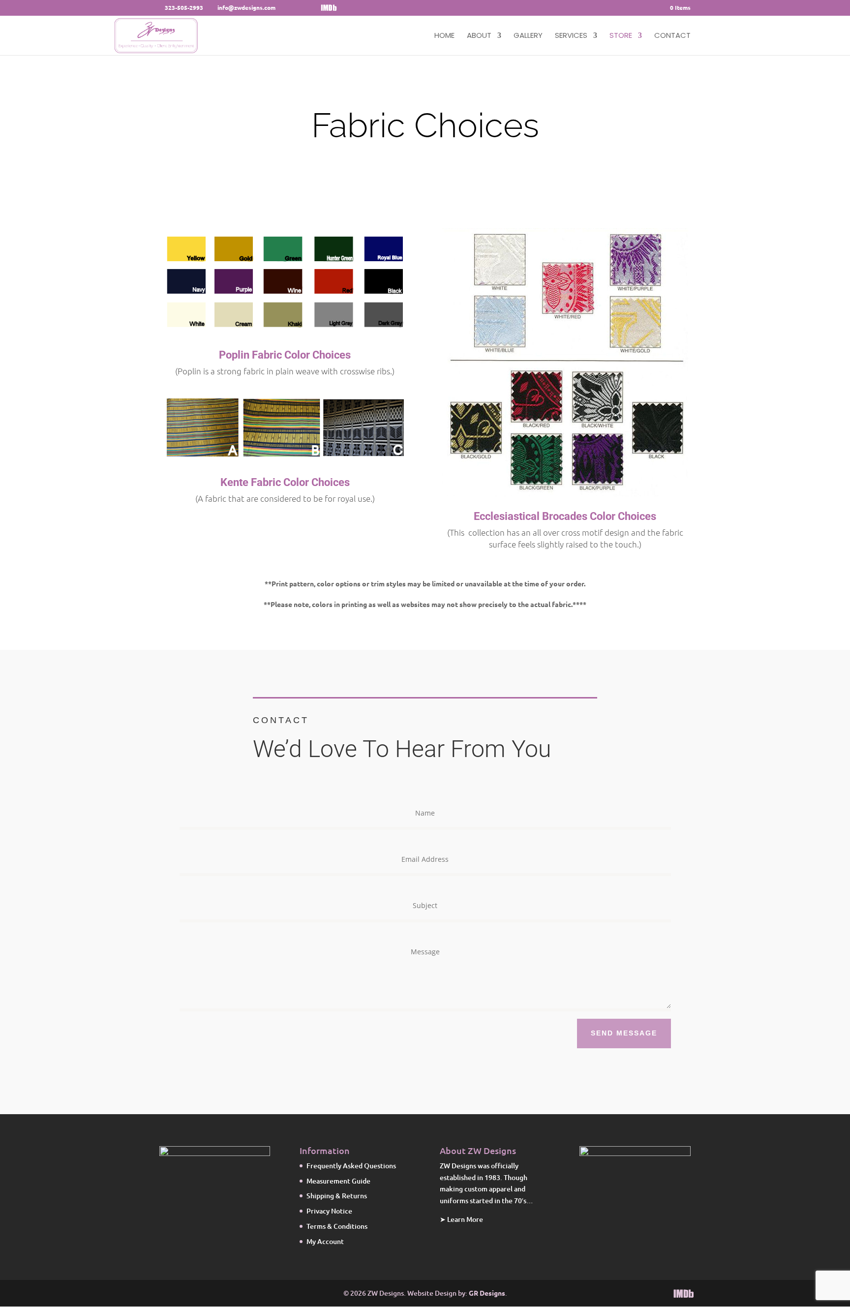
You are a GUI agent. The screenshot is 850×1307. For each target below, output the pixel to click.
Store (620, 36)
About (479, 36)
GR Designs (486, 1292)
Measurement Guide (338, 1180)
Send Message (624, 1033)
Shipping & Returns (336, 1195)
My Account (325, 1241)
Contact (672, 36)
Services (571, 36)
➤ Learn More (461, 1219)
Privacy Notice (329, 1211)
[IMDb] (328, 7)
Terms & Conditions (336, 1226)
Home (444, 36)
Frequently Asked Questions (351, 1165)
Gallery (528, 36)
